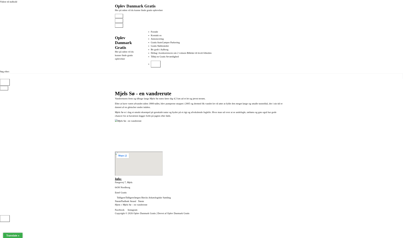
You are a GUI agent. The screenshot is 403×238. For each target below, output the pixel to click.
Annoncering (157, 39)
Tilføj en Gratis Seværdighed (165, 56)
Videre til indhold (8, 1)
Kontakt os (156, 35)
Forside (154, 31)
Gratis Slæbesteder (160, 46)
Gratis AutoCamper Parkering (165, 42)
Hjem (117, 204)
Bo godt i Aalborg (159, 49)
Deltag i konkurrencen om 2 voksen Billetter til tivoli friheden (181, 53)
